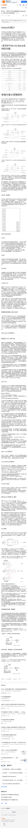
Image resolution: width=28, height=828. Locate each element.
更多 (2, 803)
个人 (26, 7)
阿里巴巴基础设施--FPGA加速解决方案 (9, 799)
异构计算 (15, 679)
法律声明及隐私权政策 (5, 820)
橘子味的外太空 (4, 693)
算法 (19, 679)
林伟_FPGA (3, 731)
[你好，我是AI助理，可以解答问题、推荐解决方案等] (20, 5)
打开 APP (24, 1)
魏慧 (2, 723)
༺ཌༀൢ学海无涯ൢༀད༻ (6, 700)
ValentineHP (3, 761)
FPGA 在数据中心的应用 (6, 797)
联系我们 (14, 812)
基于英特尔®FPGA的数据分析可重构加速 (10, 794)
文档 (2, 815)
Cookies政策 (12, 820)
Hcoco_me (3, 746)
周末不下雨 (3, 715)
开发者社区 (6, 815)
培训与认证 (14, 815)
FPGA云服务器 (8, 679)
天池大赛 (10, 815)
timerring (2, 754)
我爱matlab (3, 708)
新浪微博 (8, 808)
